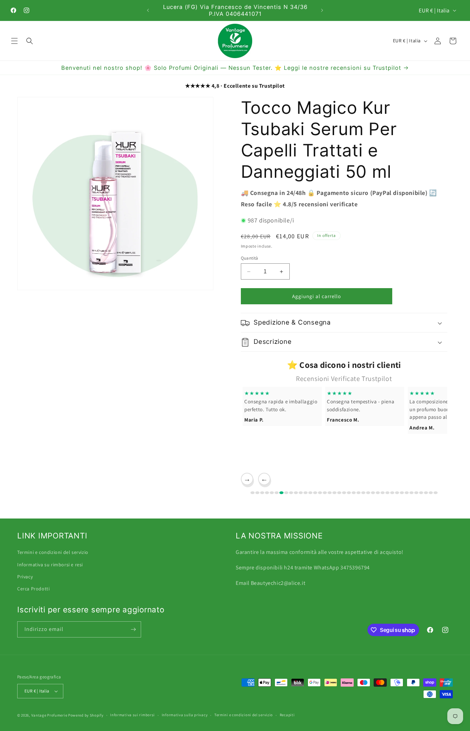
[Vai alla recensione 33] (407, 492)
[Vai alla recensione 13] (310, 492)
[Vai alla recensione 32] (402, 492)
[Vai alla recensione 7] (281, 492)
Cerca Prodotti (33, 588)
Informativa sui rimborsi (132, 714)
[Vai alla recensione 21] (349, 492)
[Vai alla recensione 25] (368, 492)
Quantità (249, 258)
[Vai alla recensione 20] (344, 492)
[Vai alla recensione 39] (436, 492)
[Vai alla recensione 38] (431, 492)
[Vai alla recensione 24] (363, 492)
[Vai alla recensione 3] (262, 492)
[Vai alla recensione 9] (291, 492)
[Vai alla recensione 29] (387, 492)
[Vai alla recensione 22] (354, 492)
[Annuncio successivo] (322, 10)
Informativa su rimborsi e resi (50, 564)
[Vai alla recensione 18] (334, 492)
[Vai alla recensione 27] (378, 492)
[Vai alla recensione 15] (320, 492)
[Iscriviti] (133, 629)
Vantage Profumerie (49, 715)
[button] (14, 40)
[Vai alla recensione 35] (416, 492)
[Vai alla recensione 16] (325, 492)
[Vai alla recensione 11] (301, 492)
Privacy (25, 576)
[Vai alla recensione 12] (305, 492)
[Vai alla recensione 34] (411, 492)
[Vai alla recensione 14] (315, 492)
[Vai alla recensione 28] (383, 492)
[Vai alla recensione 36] (421, 492)
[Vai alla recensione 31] (397, 492)
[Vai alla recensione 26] (373, 492)
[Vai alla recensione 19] (339, 492)
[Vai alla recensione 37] (426, 492)
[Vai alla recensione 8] (286, 492)
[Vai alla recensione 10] (296, 492)
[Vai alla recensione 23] (358, 492)
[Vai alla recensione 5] (272, 492)
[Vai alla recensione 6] (277, 492)
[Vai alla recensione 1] (252, 492)
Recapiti (287, 714)
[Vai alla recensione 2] (257, 492)
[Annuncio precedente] (148, 10)
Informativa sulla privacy (185, 714)
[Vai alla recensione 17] (330, 492)
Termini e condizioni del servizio (52, 552)
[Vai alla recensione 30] (392, 492)
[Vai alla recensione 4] (267, 492)
